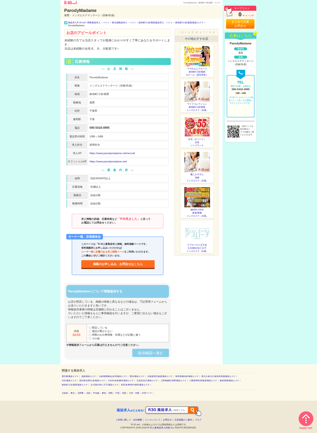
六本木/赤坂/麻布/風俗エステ (121, 380)
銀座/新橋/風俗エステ (229, 380)
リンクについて (152, 419)
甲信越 (96, 393)
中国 (117, 393)
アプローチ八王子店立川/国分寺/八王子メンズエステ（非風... (197, 248)
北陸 (88, 393)
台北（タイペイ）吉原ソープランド (197, 142)
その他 (95, 338)
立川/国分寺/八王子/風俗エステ (104, 385)
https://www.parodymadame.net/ (108, 161)
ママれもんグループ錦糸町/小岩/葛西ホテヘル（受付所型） (197, 71)
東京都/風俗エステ (70, 376)
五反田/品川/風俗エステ (147, 380)
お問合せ (167, 419)
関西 (111, 393)
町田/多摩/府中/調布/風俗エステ (135, 385)
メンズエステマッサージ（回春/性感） (112, 85)
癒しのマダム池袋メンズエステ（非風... (197, 177)
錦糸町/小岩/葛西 (99, 94)
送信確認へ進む (150, 353)
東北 (73, 393)
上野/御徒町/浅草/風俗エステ (173, 380)
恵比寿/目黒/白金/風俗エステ (92, 380)
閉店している (99, 327)
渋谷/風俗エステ (69, 380)
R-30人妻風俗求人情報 (158, 427)
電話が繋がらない (101, 331)
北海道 (65, 393)
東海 (104, 393)
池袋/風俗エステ (88, 376)
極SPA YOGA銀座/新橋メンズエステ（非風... (197, 212)
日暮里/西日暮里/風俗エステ (160, 376)
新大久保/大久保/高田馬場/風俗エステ (218, 376)
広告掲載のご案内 (183, 419)
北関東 (80, 393)
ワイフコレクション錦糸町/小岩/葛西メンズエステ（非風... (197, 107)
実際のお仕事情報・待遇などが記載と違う (116, 334)
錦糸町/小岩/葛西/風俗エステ (75, 385)
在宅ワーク (147, 393)
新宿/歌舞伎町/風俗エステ (187, 376)
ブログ (198, 419)
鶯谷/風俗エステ (137, 376)
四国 (124, 393)
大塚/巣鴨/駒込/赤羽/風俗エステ (113, 376)
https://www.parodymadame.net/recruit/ (112, 153)
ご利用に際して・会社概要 (129, 419)
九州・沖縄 (134, 393)
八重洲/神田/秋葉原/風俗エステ (203, 380)
